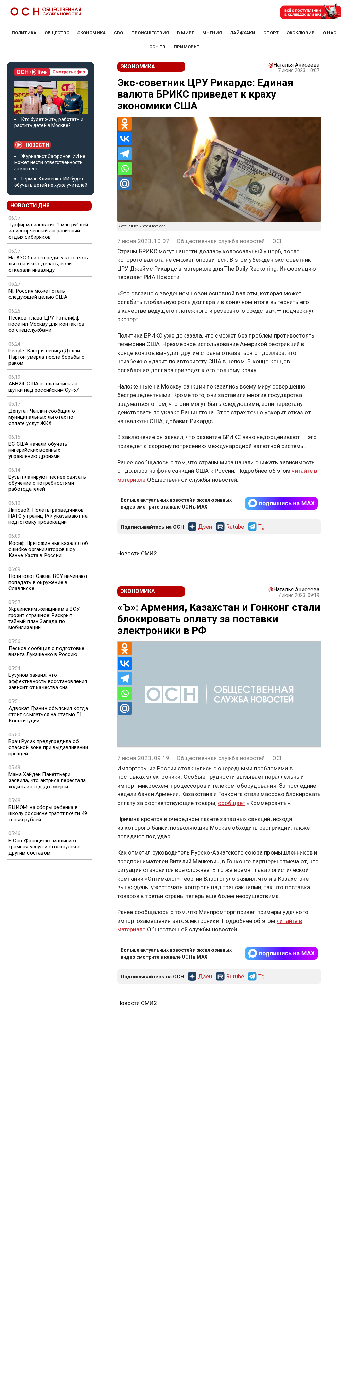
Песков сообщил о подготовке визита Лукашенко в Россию (46, 651)
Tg (261, 527)
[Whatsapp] (125, 168)
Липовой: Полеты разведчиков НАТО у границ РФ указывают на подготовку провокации (48, 516)
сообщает (231, 802)
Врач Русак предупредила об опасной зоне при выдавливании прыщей (48, 747)
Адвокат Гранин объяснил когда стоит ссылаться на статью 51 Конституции (48, 714)
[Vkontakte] (125, 138)
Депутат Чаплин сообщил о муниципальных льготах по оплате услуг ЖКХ (41, 417)
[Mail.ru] (125, 183)
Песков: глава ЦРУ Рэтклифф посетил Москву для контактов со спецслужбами (46, 324)
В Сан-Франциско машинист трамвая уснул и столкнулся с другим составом (44, 847)
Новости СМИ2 (137, 553)
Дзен (205, 527)
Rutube (235, 527)
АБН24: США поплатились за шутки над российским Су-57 (43, 387)
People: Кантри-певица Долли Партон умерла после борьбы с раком (46, 357)
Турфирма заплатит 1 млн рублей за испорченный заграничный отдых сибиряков (48, 231)
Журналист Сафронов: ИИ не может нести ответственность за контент (49, 162)
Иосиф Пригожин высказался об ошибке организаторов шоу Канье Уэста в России (48, 549)
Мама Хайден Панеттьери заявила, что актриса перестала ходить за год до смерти (47, 780)
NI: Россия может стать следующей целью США (37, 294)
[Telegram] (125, 153)
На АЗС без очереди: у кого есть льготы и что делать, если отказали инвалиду (48, 264)
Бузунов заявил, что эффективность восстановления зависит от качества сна (47, 681)
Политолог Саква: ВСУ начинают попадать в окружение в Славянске (48, 582)
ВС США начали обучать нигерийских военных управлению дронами (37, 450)
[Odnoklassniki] (125, 124)
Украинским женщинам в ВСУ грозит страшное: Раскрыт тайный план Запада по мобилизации (44, 618)
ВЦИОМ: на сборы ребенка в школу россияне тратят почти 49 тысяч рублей (47, 813)
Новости (37, 145)
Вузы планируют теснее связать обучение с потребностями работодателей (47, 483)
